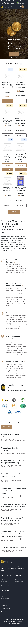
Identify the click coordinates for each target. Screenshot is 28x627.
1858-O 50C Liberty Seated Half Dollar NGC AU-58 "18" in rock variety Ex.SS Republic (7, 156)
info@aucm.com (7, 611)
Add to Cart (7, 100)
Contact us (4, 579)
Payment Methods (5, 598)
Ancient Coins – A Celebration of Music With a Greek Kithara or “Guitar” (13, 491)
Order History (18, 583)
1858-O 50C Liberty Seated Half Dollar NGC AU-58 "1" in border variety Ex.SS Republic (20, 156)
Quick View (7, 96)
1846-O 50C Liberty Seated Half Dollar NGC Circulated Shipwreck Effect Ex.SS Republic (20, 190)
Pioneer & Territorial (8, 439)
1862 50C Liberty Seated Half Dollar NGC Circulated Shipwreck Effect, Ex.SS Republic (20, 86)
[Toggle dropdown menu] (21, 64)
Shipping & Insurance (6, 600)
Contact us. (22, 390)
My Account (4, 581)
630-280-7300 (5, 3)
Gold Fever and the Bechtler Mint (13, 547)
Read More (6, 426)
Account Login (18, 579)
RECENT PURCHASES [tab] (12, 64)
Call (18, 91)
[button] (11, 57)
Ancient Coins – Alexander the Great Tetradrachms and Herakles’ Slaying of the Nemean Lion (14, 534)
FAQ (2, 596)
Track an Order (19, 581)
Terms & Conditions (6, 586)
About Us (3, 594)
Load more (14, 211)
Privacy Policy (4, 583)
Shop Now (14, 54)
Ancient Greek (5, 479)
